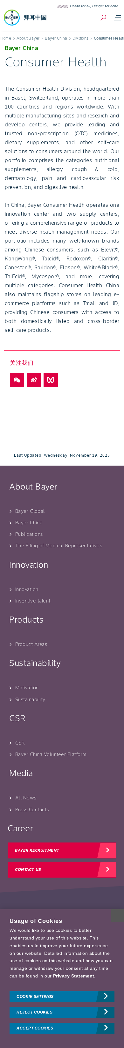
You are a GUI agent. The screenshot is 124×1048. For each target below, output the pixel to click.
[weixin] (17, 380)
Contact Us (28, 869)
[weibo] (34, 380)
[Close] (117, 915)
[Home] (12, 18)
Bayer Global (30, 511)
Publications (29, 534)
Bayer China (29, 523)
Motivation (27, 688)
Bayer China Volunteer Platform (50, 754)
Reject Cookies (34, 1012)
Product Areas (31, 644)
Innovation (26, 589)
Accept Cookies (35, 1028)
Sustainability (30, 699)
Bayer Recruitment (37, 850)
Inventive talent (33, 601)
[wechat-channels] (51, 380)
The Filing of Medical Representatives (58, 546)
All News (26, 798)
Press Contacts (32, 809)
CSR (20, 743)
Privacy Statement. (74, 975)
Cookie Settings (35, 996)
